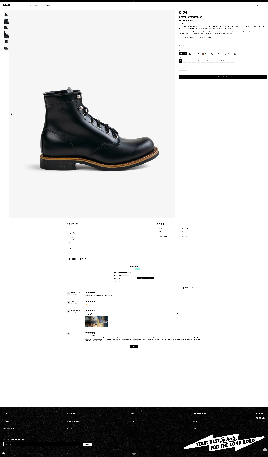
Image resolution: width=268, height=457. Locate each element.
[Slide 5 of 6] (6, 41)
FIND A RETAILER (8, 428)
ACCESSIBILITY (197, 425)
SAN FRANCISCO (8, 425)
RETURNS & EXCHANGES (73, 421)
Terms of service (33, 455)
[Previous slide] (11, 114)
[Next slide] (173, 114)
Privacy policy (21, 455)
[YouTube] (263, 418)
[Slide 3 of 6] (6, 27)
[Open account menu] (260, 5)
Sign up (87, 444)
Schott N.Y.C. (12, 455)
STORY (131, 418)
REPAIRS (194, 421)
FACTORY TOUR (133, 421)
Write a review (145, 278)
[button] (182, 20)
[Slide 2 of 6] (6, 21)
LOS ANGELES (7, 421)
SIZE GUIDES (70, 425)
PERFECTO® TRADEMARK (136, 425)
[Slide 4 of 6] (6, 34)
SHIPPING (69, 418)
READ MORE (181, 45)
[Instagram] (260, 418)
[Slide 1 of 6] (6, 14)
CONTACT (194, 428)
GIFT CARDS (70, 428)
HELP (193, 418)
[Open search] (257, 5)
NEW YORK (6, 418)
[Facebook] (257, 418)
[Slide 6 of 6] (6, 48)
